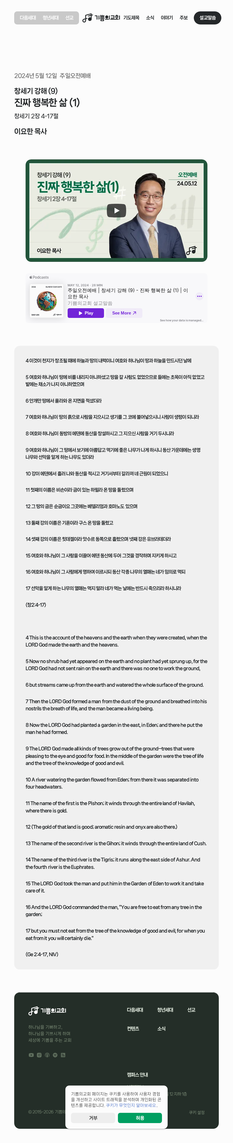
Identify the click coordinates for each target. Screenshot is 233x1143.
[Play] (116, 210)
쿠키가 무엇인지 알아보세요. (131, 1105)
